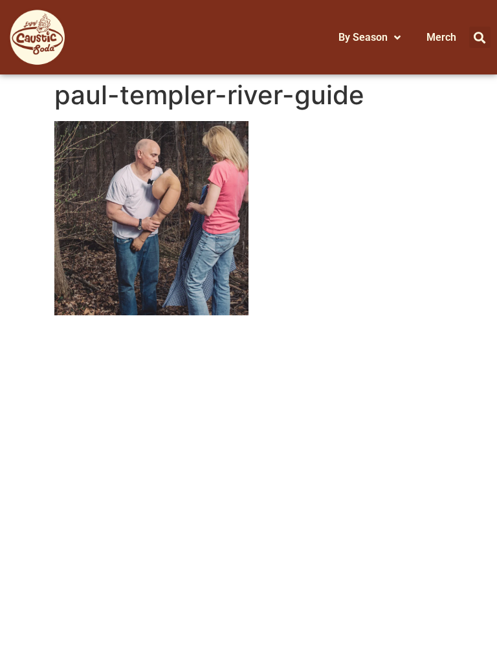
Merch (441, 37)
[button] (480, 37)
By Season (363, 37)
